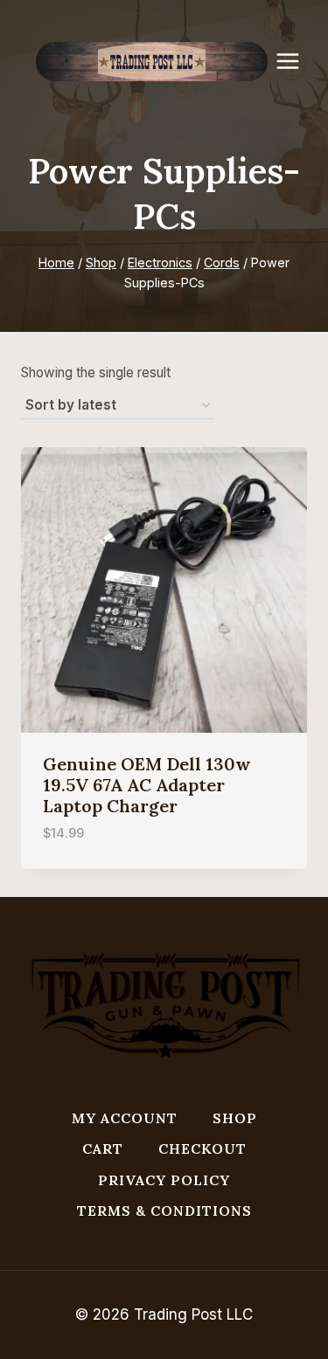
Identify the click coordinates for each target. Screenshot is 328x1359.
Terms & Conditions (164, 1210)
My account (125, 1118)
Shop (235, 1118)
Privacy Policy (164, 1180)
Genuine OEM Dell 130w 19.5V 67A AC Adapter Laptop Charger (147, 785)
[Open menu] (296, 61)
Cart (102, 1148)
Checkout (202, 1148)
